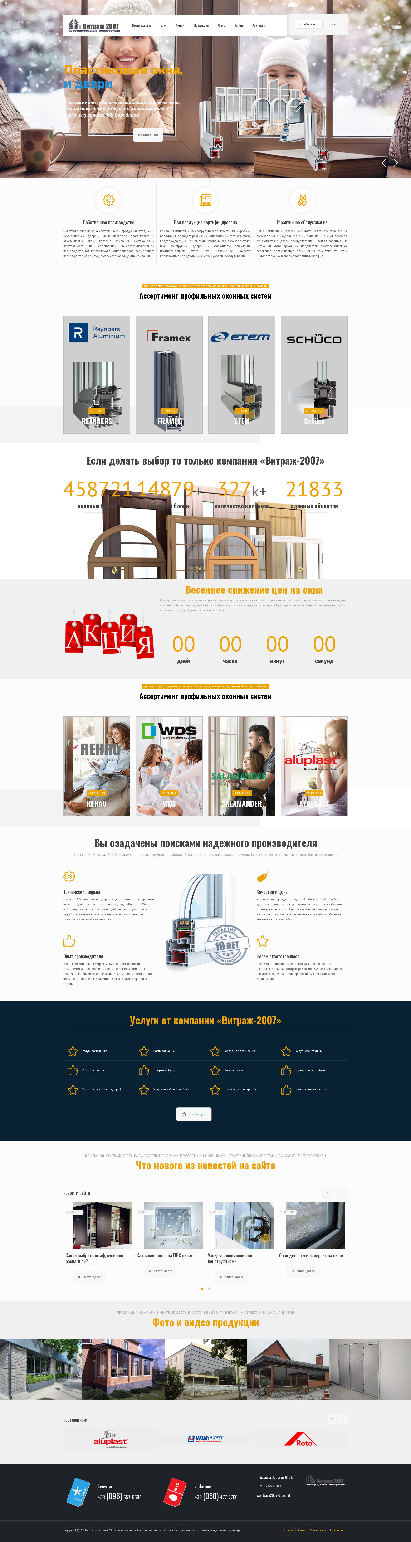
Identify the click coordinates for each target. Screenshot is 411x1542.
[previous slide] (327, 1193)
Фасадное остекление (41, 1369)
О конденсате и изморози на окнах (311, 1255)
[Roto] (300, 1439)
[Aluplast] (111, 1439)
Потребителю (307, 24)
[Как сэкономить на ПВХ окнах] (173, 1225)
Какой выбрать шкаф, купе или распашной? (94, 1258)
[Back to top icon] (388, 1532)
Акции (302, 1530)
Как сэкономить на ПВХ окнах (165, 1255)
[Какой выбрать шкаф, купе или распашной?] (102, 1225)
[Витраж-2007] (94, 25)
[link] (108, 633)
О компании (318, 1530)
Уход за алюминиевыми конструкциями (230, 1258)
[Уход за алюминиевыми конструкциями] (244, 1225)
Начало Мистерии (206, 1369)
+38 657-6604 (120, 1496)
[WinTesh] (206, 1439)
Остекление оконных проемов (123, 1369)
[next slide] (341, 1193)
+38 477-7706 (216, 1496)
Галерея (288, 1530)
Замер (334, 24)
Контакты (336, 1530)
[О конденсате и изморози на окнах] (315, 1225)
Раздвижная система (288, 1369)
